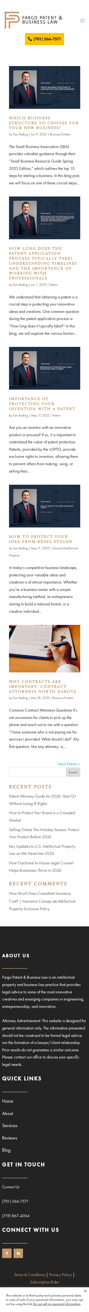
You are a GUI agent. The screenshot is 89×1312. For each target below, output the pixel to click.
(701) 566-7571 (47, 39)
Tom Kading (20, 134)
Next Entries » (68, 763)
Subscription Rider (44, 1282)
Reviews (9, 1138)
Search (73, 772)
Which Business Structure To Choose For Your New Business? (44, 123)
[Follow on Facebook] (7, 1253)
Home (7, 1101)
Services (9, 1125)
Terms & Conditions (29, 1274)
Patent (53, 285)
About (7, 1113)
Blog (6, 1150)
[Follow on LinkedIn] (18, 1253)
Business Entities (60, 134)
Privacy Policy (60, 1274)
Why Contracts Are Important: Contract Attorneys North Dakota (43, 687)
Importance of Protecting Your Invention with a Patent (42, 404)
